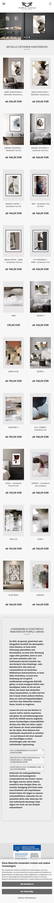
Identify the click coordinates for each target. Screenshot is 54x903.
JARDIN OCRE (13, 371)
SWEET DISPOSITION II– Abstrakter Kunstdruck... (13, 93)
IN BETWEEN (13, 595)
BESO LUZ (13, 539)
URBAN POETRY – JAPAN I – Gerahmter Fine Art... (13, 261)
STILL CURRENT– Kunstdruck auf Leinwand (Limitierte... (40, 428)
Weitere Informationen (27, 898)
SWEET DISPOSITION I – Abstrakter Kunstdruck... (40, 93)
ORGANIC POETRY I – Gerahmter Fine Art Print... (13, 205)
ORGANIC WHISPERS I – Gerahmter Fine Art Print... (13, 149)
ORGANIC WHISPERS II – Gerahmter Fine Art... (40, 149)
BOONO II (40, 316)
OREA (13, 316)
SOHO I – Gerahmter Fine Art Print (13, 484)
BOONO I (40, 371)
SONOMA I (40, 595)
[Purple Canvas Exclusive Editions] (27, 6)
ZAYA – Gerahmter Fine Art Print (40, 205)
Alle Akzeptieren (27, 884)
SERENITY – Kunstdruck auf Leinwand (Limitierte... (40, 484)
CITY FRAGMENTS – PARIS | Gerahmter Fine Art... (40, 261)
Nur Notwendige (27, 891)
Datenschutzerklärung (43, 879)
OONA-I (40, 539)
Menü (4, 4)
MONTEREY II (13, 427)
